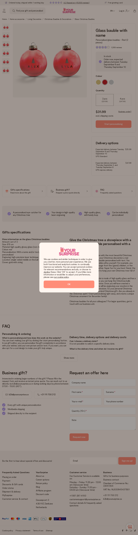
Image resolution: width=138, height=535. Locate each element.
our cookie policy (61, 277)
